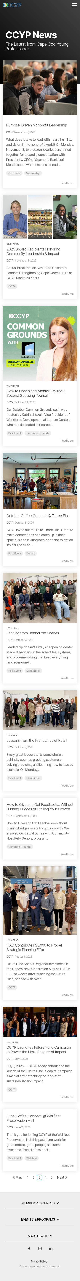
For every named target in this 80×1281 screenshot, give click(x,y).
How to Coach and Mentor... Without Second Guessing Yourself (36, 393)
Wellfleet (31, 1158)
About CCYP (38, 1236)
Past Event (14, 173)
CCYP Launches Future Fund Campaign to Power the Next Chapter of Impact (39, 1049)
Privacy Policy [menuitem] (39, 1261)
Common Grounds (37, 433)
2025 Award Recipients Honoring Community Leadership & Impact (33, 251)
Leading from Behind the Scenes (33, 633)
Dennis (30, 553)
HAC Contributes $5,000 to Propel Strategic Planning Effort (34, 947)
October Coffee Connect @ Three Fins (38, 515)
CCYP (9, 132)
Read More (67, 183)
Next (60, 1177)
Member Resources (38, 1203)
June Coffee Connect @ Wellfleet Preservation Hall (34, 1118)
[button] (74, 5)
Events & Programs (38, 1219)
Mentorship (33, 173)
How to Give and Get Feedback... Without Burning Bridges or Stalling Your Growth (40, 806)
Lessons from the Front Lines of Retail (37, 740)
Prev (19, 1177)
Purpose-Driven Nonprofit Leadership (36, 125)
